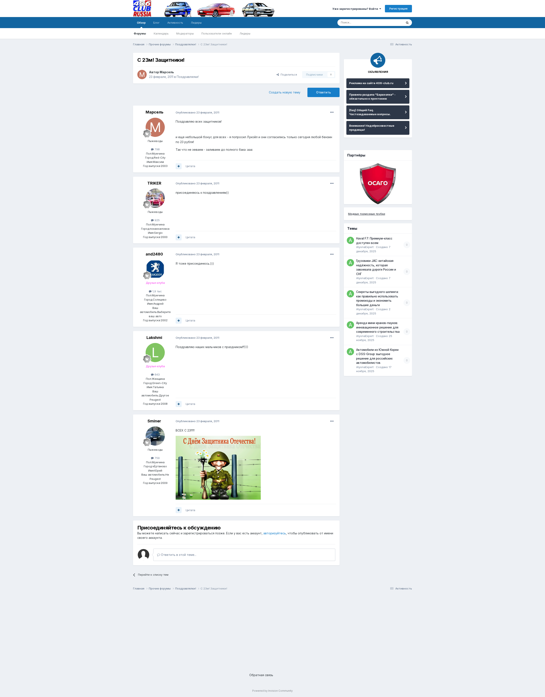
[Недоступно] (218, 467)
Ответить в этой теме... (178, 554)
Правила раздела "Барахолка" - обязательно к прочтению (372, 96)
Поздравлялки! (188, 77)
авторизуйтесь (274, 533)
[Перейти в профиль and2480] (155, 269)
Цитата (190, 166)
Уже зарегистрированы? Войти (355, 8)
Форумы (140, 33)
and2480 (154, 254)
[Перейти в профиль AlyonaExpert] (350, 240)
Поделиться (288, 74)
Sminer (154, 421)
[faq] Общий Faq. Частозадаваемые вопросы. (370, 112)
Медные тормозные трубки (366, 213)
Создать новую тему (284, 92)
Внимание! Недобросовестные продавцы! (371, 128)
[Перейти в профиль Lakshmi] (155, 352)
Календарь (161, 33)
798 (157, 149)
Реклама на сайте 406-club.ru (371, 83)
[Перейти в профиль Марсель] (142, 74)
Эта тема (391, 22)
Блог (156, 22)
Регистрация (398, 8)
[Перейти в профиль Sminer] (155, 436)
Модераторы (185, 33)
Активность (175, 22)
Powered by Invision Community (272, 690)
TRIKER (154, 183)
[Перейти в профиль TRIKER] (155, 198)
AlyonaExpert (365, 247)
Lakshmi (154, 337)
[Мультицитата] (179, 166)
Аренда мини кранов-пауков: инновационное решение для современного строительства (378, 327)
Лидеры (245, 33)
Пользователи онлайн (216, 33)
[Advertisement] (261, 628)
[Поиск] (407, 22)
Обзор (141, 22)
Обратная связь (261, 675)
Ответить (323, 92)
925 (157, 220)
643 (157, 374)
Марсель (167, 72)
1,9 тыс (157, 291)
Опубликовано (197, 112)
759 (157, 458)
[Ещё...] (332, 112)
